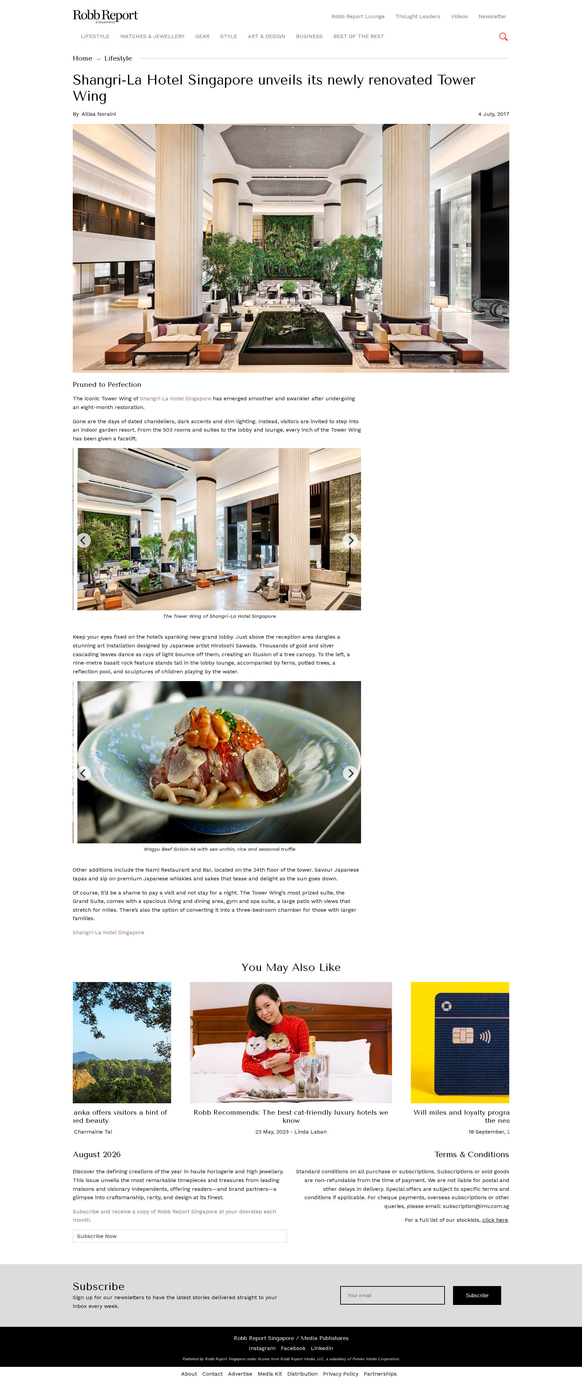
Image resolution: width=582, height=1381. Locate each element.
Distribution (302, 1374)
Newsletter (493, 16)
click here (495, 1220)
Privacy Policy (340, 1374)
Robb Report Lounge (358, 16)
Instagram (262, 1348)
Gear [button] (202, 36)
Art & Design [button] (266, 36)
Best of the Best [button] (358, 36)
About (189, 1374)
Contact (212, 1374)
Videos (459, 16)
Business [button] (309, 36)
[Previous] (83, 540)
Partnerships (380, 1374)
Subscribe (477, 1295)
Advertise (240, 1374)
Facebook (293, 1348)
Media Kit (270, 1374)
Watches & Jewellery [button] (152, 36)
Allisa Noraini (99, 114)
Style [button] (228, 36)
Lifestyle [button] (95, 36)
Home (82, 58)
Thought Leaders (417, 16)
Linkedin (322, 1348)
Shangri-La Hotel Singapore (175, 398)
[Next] (350, 540)
